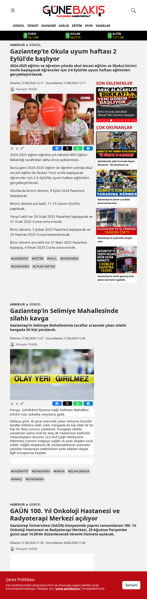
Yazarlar (103, 26)
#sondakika (69, 259)
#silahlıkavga (78, 471)
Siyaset (33, 26)
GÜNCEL (35, 45)
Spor (89, 26)
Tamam (131, 585)
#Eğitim (38, 259)
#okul (52, 259)
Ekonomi (48, 26)
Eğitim (77, 26)
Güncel (19, 26)
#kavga (59, 471)
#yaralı (16, 479)
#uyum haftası (44, 266)
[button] (98, 120)
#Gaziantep (19, 259)
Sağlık (64, 26)
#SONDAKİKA (20, 266)
